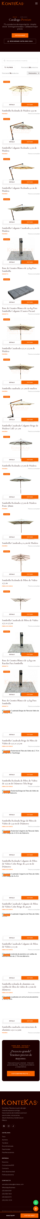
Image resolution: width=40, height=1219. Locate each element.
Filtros (10, 67)
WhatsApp (10, 1215)
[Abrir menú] (36, 3)
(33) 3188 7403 (7, 1194)
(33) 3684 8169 (6, 1191)
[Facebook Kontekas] (4, 1126)
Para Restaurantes (8, 1152)
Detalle (12, 104)
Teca (3, 1136)
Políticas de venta (8, 1175)
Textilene (5, 1143)
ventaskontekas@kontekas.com (13, 1184)
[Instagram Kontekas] (8, 1126)
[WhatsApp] (35, 1202)
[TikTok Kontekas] (13, 1126)
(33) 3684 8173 (6, 1197)
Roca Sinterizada (7, 1146)
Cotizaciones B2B (8, 1165)
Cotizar (30, 104)
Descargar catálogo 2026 (21, 41)
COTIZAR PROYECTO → (20, 1073)
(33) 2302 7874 (7, 1200)
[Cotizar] (35, 1208)
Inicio (15, 17)
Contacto (5, 1168)
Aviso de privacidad (8, 1171)
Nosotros (5, 1162)
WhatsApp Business (8, 1187)
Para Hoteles (6, 1149)
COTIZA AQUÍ (20, 35)
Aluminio (5, 1140)
